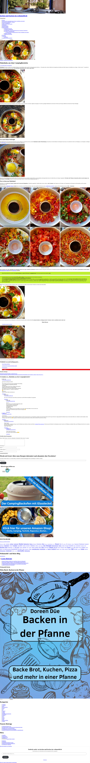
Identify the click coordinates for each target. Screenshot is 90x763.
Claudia (3, 413)
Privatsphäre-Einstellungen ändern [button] (7, 742)
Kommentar (2, 445)
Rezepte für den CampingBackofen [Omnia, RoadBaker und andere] (13, 21)
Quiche (87, 547)
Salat (23, 549)
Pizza (77, 547)
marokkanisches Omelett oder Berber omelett (9, 365)
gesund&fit (20, 545)
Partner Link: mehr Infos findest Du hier (7, 359)
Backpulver (26, 544)
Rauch (1, 549)
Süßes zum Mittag (5, 720)
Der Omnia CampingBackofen (9, 31)
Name (1, 447)
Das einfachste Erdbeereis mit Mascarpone (10, 374)
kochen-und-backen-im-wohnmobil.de (13, 16)
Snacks (49, 549)
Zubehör (3, 721)
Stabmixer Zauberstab (7, 33)
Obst (42, 547)
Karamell (67, 545)
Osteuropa (59, 547)
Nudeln (36, 547)
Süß (72, 549)
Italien (60, 545)
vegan (82, 549)
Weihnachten (2, 550)
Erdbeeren (69, 544)
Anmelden (4, 735)
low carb (11, 373)
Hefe (44, 545)
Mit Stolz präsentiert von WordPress (6, 746)
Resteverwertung (7, 549)
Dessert (57, 544)
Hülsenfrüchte (55, 545)
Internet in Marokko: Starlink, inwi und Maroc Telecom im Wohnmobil (13, 561)
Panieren (62, 547)
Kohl (85, 545)
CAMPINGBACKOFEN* (50, 186)
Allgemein (1, 544)
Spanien (57, 549)
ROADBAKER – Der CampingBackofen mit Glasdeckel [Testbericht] (15, 30)
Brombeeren (39, 544)
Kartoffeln (71, 545)
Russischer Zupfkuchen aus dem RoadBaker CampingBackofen (12, 730)
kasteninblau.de (2, 556)
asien (4, 544)
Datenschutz (4, 36)
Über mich (4, 35)
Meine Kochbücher (5, 26)
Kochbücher (4, 714)
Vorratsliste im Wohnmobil (8, 29)
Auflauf (11, 544)
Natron (33, 547)
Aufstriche (16, 544)
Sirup (46, 549)
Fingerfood (76, 544)
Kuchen (2, 547)
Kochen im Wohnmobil (8, 28)
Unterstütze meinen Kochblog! (7, 324)
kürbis (13, 547)
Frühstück (1, 60)
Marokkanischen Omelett (4, 270)
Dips (61, 544)
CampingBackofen (50, 544)
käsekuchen (10, 547)
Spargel (61, 549)
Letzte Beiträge (6, 559)
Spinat (63, 549)
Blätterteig (34, 544)
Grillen (36, 545)
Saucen (3, 717)
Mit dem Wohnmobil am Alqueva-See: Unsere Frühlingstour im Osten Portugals (15, 563)
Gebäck (10, 545)
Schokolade (42, 549)
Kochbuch (82, 545)
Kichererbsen (78, 545)
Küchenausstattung (5, 27)
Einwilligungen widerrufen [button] (6, 744)
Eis (66, 544)
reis (3, 549)
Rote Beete (20, 549)
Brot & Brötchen (5, 707)
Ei (0, 373)
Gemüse (5, 373)
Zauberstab (9, 550)
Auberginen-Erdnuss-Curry (6, 726)
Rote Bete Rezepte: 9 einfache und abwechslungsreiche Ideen (12, 727)
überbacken (27, 550)
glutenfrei (28, 545)
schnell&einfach (35, 549)
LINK (50, 273)
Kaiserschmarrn (4, 367)
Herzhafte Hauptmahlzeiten (8, 60)
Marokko (24, 547)
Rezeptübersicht (14, 549)
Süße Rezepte (4, 24)
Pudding (83, 547)
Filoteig (73, 544)
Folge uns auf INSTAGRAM (5, 541)
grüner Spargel (40, 545)
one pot (16, 373)
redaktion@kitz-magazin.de (39, 424)
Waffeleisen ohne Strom (8, 34)
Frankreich (87, 544)
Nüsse (40, 547)
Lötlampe (20, 547)
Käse (6, 547)
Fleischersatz (81, 544)
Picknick (72, 547)
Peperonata (14, 270)
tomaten (79, 549)
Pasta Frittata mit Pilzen (6, 364)
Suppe (69, 549)
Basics (31, 544)
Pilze (75, 547)
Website (1, 451)
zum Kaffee (20, 550)
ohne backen (46, 547)
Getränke (24, 545)
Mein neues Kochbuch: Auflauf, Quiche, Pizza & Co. (31, 374)
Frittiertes (2, 545)
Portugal (80, 547)
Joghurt (63, 545)
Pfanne (69, 547)
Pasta (66, 547)
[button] (5, 369)
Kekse (75, 545)
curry (54, 544)
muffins (30, 547)
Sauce (30, 549)
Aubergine (7, 544)
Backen (21, 544)
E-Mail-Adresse (3, 449)
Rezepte (3, 20)
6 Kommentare (9, 65)
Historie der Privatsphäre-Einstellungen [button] (8, 743)
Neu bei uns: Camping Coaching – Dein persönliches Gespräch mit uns (14, 562)
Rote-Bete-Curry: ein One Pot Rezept (8, 728)
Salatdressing (27, 549)
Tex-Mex (75, 549)
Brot (43, 544)
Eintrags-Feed (4, 736)
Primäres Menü (2, 18)
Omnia (13, 373)
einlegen (64, 544)
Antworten (4, 393)
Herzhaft (8, 373)
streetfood (66, 549)
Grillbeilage (32, 545)
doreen (5, 65)
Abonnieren (3, 462)
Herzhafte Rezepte (5, 25)
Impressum (6, 37)
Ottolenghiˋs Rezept (9, 186)
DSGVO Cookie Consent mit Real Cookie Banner (8, 762)
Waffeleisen (86, 549)
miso (27, 547)
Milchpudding (3, 142)
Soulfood (53, 549)
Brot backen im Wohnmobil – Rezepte (8, 22)
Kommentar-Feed (5, 737)
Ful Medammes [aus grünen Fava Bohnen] (9, 729)
